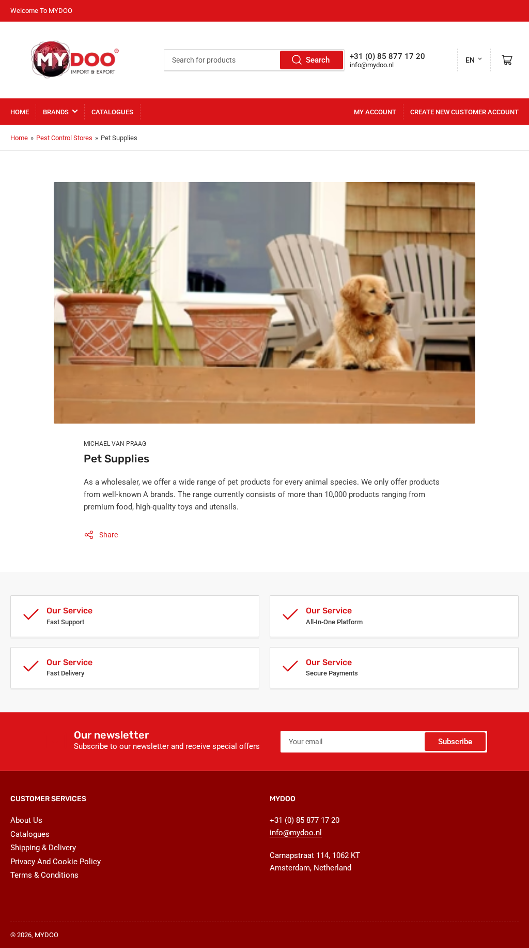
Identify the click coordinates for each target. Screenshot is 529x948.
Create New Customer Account (464, 112)
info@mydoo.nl (372, 65)
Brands (56, 112)
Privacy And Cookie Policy (55, 861)
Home (19, 112)
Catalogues (112, 112)
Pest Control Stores (64, 138)
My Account (375, 112)
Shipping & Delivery (43, 847)
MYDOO (46, 935)
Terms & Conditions (44, 875)
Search (318, 60)
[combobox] (254, 60)
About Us (26, 820)
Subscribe (455, 741)
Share (108, 535)
